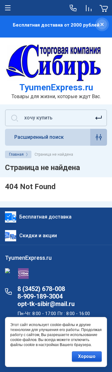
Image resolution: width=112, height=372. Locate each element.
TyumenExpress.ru (56, 87)
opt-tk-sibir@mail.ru (46, 304)
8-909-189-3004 (40, 296)
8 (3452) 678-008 (41, 289)
